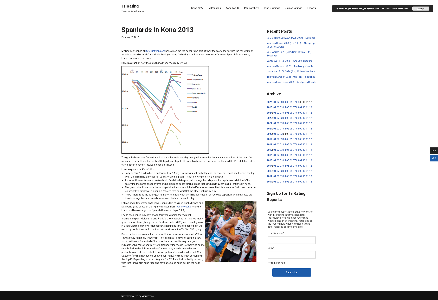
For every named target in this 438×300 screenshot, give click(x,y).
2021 (269, 128)
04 (284, 102)
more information (400, 8)
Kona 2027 (197, 8)
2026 (269, 102)
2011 (269, 181)
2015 (269, 160)
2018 (269, 144)
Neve (124, 296)
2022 (269, 123)
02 (278, 102)
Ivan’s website (183, 206)
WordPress (148, 296)
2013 (269, 171)
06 (291, 102)
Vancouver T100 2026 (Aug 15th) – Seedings (291, 71)
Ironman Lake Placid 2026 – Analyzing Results (291, 82)
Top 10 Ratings (272, 8)
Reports (311, 8)
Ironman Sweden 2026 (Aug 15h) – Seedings (291, 76)
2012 (269, 176)
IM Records (214, 8)
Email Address (276, 233)
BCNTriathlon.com (155, 51)
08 (297, 102)
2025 (269, 107)
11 (307, 107)
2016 (269, 155)
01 (274, 102)
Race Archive (251, 8)
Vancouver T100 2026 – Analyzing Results (289, 61)
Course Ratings (293, 8)
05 (287, 102)
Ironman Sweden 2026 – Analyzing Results (290, 66)
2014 (269, 165)
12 (310, 107)
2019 (269, 139)
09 (300, 107)
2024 (269, 112)
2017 (269, 149)
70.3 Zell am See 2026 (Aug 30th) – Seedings (291, 37)
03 (281, 102)
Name (271, 248)
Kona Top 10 (232, 8)
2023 (269, 118)
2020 (269, 134)
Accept (420, 8)
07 (294, 102)
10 (304, 107)
